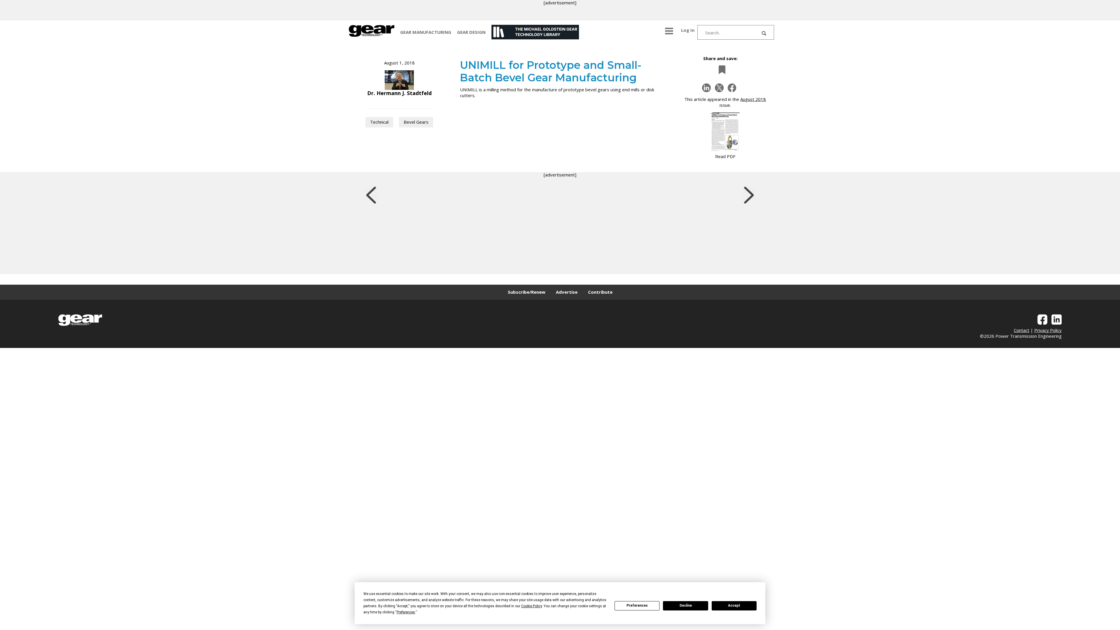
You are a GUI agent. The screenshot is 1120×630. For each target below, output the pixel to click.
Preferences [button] (406, 612)
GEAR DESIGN (471, 32)
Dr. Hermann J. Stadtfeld (399, 93)
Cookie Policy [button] (531, 606)
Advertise (567, 292)
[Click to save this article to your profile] (720, 70)
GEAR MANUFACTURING (425, 32)
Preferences (637, 605)
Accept (734, 605)
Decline (686, 605)
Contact (1021, 330)
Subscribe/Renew (526, 292)
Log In (687, 30)
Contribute (600, 292)
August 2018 (753, 99)
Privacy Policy (1048, 330)
